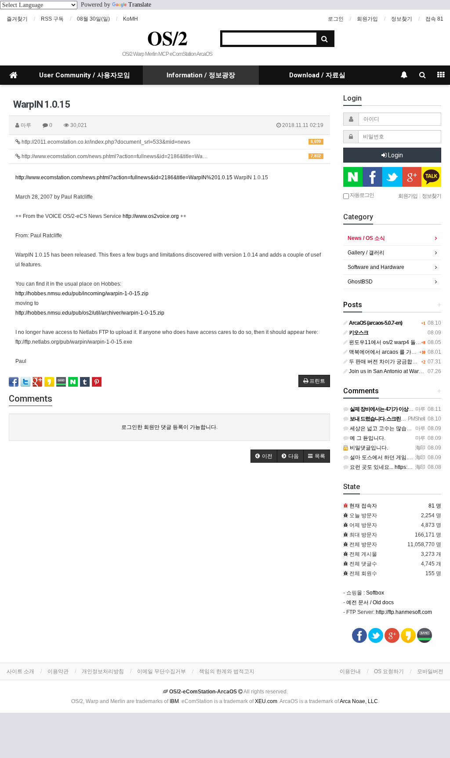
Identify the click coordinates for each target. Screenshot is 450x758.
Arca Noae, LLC (359, 701)
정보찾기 (401, 19)
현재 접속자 (363, 506)
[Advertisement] (169, 537)
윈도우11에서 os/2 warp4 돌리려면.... (392, 342)
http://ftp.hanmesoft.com (404, 612)
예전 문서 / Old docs (370, 602)
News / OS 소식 (366, 238)
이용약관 (58, 671)
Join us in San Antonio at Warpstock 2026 (398, 371)
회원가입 (367, 19)
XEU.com (266, 701)
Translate (139, 4)
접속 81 (434, 19)
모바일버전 (430, 671)
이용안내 (350, 671)
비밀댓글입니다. (368, 448)
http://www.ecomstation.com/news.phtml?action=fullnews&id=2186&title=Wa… (170, 156)
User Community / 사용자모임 (84, 75)
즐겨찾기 (17, 19)
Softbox (375, 593)
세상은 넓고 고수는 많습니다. (383, 428)
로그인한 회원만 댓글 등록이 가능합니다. (169, 427)
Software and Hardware (376, 267)
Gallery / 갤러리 (366, 253)
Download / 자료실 (317, 75)
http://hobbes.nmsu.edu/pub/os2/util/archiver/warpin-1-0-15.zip (89, 313)
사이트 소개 (20, 671)
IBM (174, 701)
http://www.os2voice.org (151, 216)
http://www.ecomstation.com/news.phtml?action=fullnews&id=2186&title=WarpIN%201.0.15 (123, 177)
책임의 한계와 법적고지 (226, 671)
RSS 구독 (52, 19)
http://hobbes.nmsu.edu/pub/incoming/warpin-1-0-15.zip (82, 293)
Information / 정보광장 (201, 75)
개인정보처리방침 (103, 671)
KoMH (130, 19)
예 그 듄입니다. (366, 438)
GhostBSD (360, 282)
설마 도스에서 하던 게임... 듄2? (385, 457)
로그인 (336, 19)
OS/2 (167, 38)
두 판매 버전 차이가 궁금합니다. (386, 362)
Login (395, 155)
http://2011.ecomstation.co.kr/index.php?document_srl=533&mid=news (170, 142)
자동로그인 (361, 195)
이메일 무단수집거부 (161, 671)
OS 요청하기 (389, 671)
